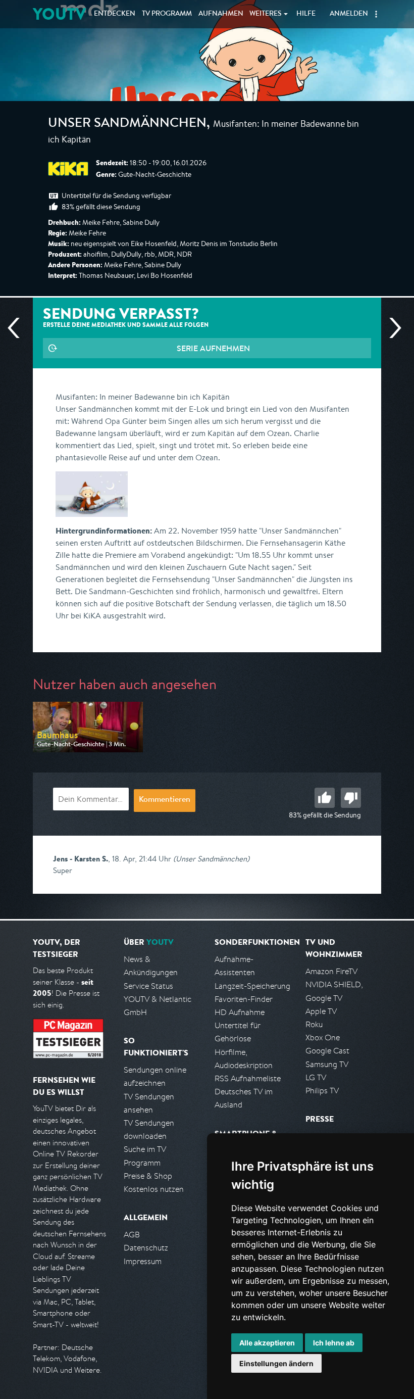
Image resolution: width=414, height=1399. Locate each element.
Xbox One (322, 1037)
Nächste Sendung (391, 328)
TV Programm (167, 14)
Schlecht (351, 798)
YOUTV (59, 14)
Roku (314, 1024)
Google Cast (327, 1050)
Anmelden (349, 14)
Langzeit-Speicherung (252, 986)
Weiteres (265, 14)
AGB (132, 1234)
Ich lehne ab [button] (333, 1342)
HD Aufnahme (240, 1012)
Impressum (143, 1261)
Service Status (148, 986)
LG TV (315, 1077)
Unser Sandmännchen (127, 124)
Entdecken (114, 14)
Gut (325, 798)
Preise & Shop (148, 1176)
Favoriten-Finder (244, 999)
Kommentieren (164, 800)
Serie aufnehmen (213, 348)
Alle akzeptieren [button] (267, 1342)
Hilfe (306, 14)
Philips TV (322, 1090)
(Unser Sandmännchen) (211, 858)
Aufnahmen (220, 14)
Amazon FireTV (331, 971)
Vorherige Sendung (18, 328)
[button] (376, 14)
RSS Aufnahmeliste (248, 1078)
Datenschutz (146, 1247)
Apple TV (321, 1011)
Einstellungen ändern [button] (276, 1363)
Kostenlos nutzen (154, 1189)
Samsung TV (326, 1064)
